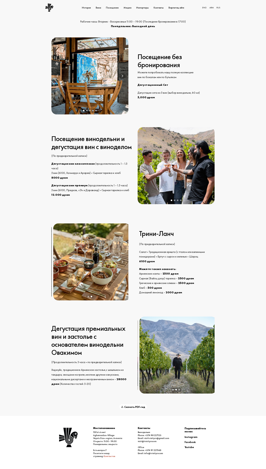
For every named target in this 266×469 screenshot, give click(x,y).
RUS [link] (218, 7)
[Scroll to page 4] (93, 110)
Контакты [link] (159, 7)
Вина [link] (98, 7)
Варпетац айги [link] (176, 7)
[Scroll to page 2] (86, 110)
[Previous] (57, 76)
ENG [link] (204, 7)
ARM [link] (212, 7)
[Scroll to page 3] (89, 110)
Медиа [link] (127, 7)
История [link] (86, 7)
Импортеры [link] (142, 7)
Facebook (190, 442)
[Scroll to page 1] (83, 110)
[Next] (122, 76)
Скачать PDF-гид (134, 407)
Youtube (189, 447)
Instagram (191, 437)
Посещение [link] (112, 7)
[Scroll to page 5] (96, 110)
